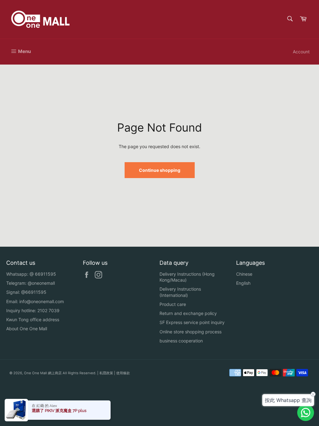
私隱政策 (106, 373)
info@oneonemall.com (41, 301)
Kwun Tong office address (32, 319)
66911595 (45, 274)
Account (301, 51)
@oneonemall (41, 283)
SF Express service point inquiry (192, 322)
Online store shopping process (190, 331)
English (243, 283)
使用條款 (123, 373)
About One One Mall (26, 328)
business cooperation (181, 340)
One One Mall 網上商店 (43, 373)
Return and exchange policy (188, 313)
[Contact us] (305, 412)
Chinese (244, 274)
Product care (173, 304)
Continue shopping (159, 170)
